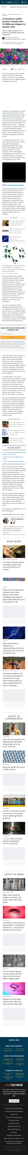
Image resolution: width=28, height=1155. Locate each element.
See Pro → (16, 2)
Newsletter (23, 69)
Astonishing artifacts (19, 1050)
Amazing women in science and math (20, 1059)
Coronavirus (4, 15)
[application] (14, 170)
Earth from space (19, 1048)
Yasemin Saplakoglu (13, 37)
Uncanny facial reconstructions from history (19, 1064)
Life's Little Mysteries (8, 1048)
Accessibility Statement (14, 1108)
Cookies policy (14, 1123)
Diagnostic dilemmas (8, 1050)
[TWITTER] (11, 523)
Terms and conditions (14, 1117)
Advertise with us (14, 1126)
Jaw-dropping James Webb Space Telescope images (8, 1060)
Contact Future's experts (14, 1111)
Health (3, 14)
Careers (14, 1132)
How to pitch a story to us (14, 1138)
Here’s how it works (18, 43)
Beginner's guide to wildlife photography (19, 1074)
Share (6, 69)
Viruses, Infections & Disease (14, 14)
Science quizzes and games (8, 1074)
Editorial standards (14, 1135)
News (24, 39)
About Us (14, 1114)
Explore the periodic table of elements (8, 1064)
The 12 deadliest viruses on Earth (14, 461)
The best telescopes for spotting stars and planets (8, 1077)
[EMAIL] (14, 523)
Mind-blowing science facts (19, 1077)
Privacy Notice (19, 343)
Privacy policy (14, 1120)
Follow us (15, 69)
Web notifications (14, 1129)
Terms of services (18, 341)
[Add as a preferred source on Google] (14, 1101)
